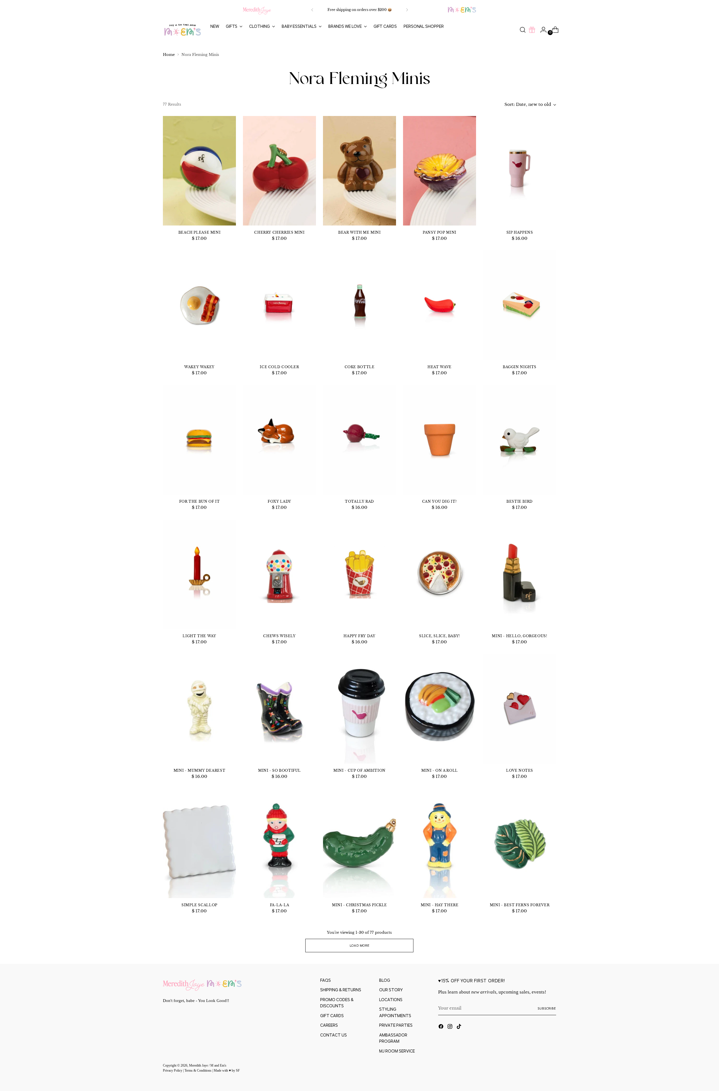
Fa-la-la (279, 905)
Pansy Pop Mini (439, 232)
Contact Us (333, 1035)
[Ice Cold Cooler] (279, 305)
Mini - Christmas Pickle (359, 905)
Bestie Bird (519, 501)
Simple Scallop (199, 905)
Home (169, 54)
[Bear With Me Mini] (359, 171)
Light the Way (199, 636)
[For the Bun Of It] (199, 440)
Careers (329, 1025)
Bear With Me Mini (359, 232)
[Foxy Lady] (279, 440)
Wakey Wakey (199, 367)
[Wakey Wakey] (199, 305)
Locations (390, 999)
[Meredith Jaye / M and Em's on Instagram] (450, 1027)
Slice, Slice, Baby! (439, 636)
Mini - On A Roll (439, 770)
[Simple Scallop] (199, 843)
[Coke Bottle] (359, 305)
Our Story (391, 989)
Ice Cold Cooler (279, 367)
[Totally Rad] (359, 440)
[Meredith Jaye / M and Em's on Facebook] (441, 1027)
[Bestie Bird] (519, 440)
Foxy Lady (279, 501)
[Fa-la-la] (279, 843)
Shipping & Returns (340, 989)
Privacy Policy (173, 1070)
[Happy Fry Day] (359, 574)
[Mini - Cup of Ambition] (359, 709)
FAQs (325, 980)
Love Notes (519, 770)
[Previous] (312, 10)
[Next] (407, 10)
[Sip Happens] (519, 171)
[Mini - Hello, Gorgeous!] (519, 574)
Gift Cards (332, 1015)
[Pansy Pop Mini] (439, 171)
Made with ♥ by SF (227, 1070)
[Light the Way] (199, 574)
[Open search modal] (522, 29)
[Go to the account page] (541, 29)
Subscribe (547, 1008)
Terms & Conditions (198, 1070)
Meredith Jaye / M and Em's (207, 1065)
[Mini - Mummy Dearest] (199, 709)
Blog (384, 980)
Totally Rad (359, 501)
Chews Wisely (279, 636)
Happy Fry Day (359, 636)
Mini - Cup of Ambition (359, 770)
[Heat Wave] (439, 305)
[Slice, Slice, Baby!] (439, 574)
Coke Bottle (360, 367)
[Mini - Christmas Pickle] (359, 843)
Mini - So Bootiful (279, 770)
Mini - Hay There (440, 905)
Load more (359, 945)
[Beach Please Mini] (199, 171)
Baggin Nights (519, 367)
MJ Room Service (397, 1051)
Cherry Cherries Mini (279, 232)
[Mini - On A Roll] (439, 709)
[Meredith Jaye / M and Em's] (182, 29)
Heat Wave (439, 367)
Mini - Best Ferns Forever (519, 905)
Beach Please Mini (199, 232)
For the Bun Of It (199, 501)
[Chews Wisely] (279, 574)
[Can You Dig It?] (439, 440)
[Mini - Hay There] (439, 843)
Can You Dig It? (439, 501)
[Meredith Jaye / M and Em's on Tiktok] (459, 1027)
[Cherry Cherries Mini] (279, 171)
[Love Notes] (519, 709)
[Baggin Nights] (519, 305)
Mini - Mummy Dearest (199, 770)
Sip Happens (519, 232)
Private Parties (396, 1025)
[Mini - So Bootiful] (279, 709)
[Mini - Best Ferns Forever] (519, 843)
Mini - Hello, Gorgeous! (519, 636)
